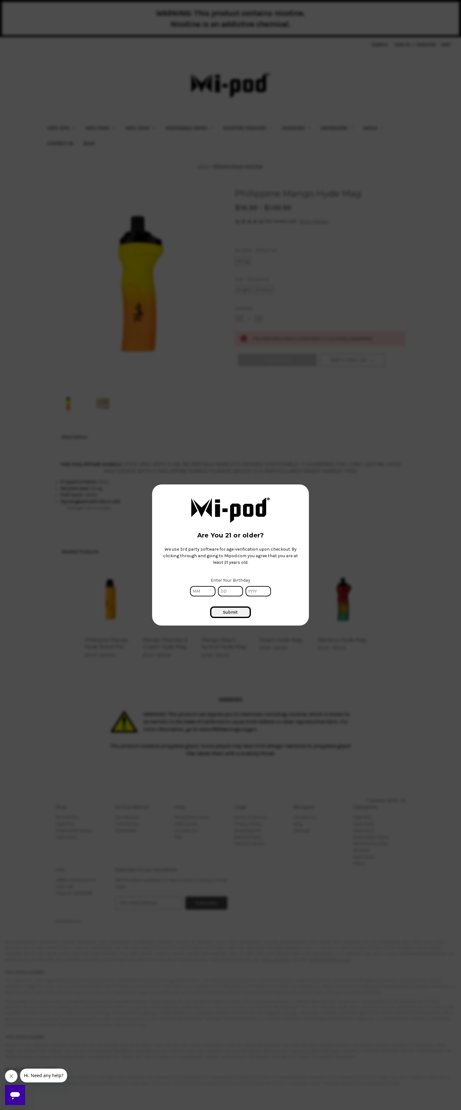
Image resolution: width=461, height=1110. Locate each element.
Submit (230, 612)
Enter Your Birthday (230, 580)
